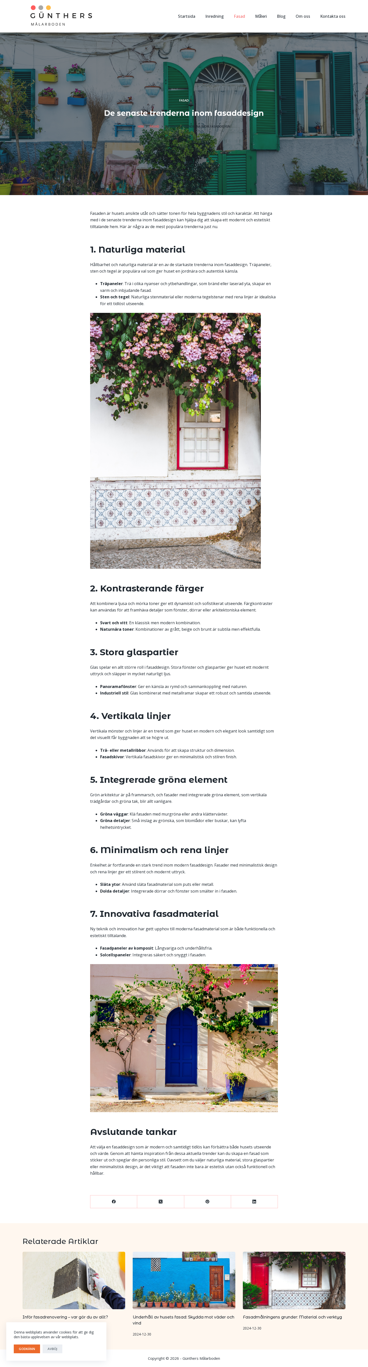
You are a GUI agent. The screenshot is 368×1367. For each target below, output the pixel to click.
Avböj (52, 1348)
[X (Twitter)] (160, 1201)
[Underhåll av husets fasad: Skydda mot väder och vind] (184, 1280)
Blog (281, 16)
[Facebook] (113, 1201)
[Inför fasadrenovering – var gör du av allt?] (74, 1280)
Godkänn (27, 1348)
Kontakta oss (332, 16)
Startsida (186, 16)
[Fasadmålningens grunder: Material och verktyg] (294, 1280)
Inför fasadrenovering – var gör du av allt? (65, 1317)
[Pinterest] (207, 1201)
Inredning (214, 16)
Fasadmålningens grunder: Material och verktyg (292, 1317)
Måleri (261, 16)
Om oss (303, 16)
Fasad (239, 16)
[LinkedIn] (254, 1201)
